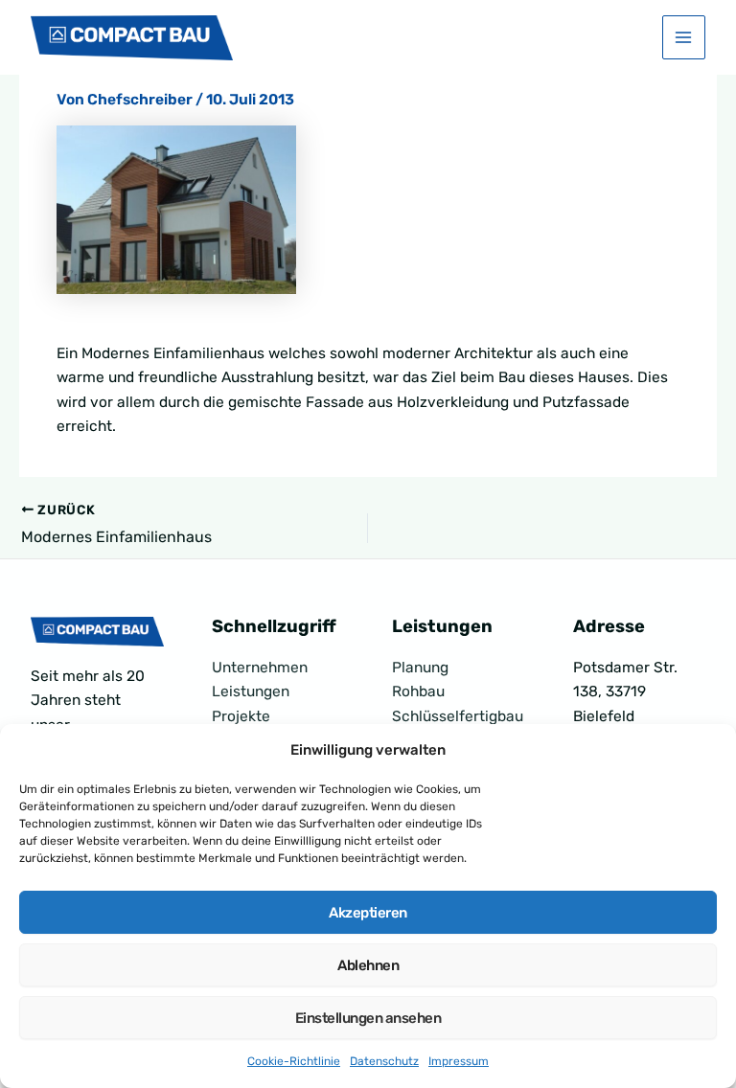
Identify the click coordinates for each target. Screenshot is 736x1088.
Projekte (241, 716)
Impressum (458, 1061)
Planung (420, 667)
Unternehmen (260, 667)
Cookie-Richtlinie (293, 1061)
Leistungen (250, 691)
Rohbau (418, 691)
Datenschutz (384, 1061)
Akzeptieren (368, 912)
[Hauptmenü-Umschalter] (683, 36)
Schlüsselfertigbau (457, 716)
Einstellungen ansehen (368, 1018)
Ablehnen (368, 965)
